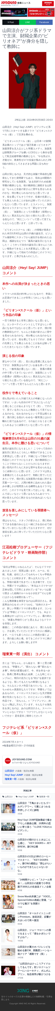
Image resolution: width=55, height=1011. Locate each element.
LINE (27, 22)
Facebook (44, 22)
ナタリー (14, 5)
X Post (11, 22)
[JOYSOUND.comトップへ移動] (48, 3)
